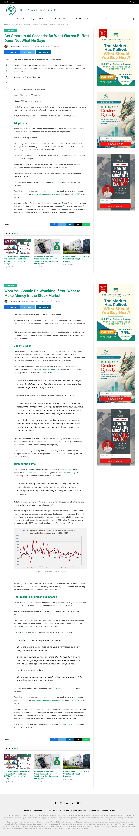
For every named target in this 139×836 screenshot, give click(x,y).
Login (101, 19)
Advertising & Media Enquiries (73, 810)
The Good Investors (66, 724)
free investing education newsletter (46, 194)
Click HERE (75, 194)
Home (8, 19)
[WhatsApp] (6, 87)
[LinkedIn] (6, 76)
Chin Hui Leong (15, 46)
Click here (56, 182)
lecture (24, 632)
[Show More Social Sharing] (54, 52)
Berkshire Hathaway (67, 472)
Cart (107, 19)
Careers (27, 810)
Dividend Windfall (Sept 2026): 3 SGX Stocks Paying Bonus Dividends (76, 259)
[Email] (6, 82)
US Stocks (42, 19)
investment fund (33, 472)
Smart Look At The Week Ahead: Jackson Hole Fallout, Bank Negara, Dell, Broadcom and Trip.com (46, 260)
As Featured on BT (74, 19)
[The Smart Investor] (40, 10)
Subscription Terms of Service (102, 810)
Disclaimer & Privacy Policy (46, 810)
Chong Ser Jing (15, 301)
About (16, 19)
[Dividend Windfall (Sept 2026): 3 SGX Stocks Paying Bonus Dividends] (76, 246)
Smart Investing (28, 19)
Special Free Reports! (57, 19)
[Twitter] (6, 71)
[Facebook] (6, 65)
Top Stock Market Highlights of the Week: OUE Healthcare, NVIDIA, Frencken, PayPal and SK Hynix (17, 260)
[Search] (134, 19)
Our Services (89, 19)
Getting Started (10, 30)
